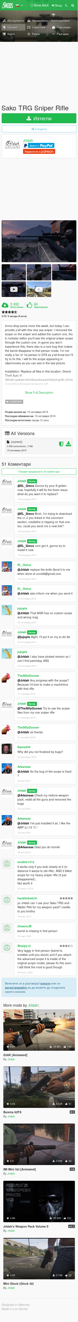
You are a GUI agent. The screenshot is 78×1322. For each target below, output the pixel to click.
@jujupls (23, 637)
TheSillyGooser (28, 675)
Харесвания (41, 307)
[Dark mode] (66, 5)
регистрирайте (16, 987)
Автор (31, 481)
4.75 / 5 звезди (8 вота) (14, 316)
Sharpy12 (24, 946)
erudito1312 (25, 862)
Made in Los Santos (15, 1309)
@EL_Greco (25, 486)
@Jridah (23, 569)
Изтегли (41, 118)
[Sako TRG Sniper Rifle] (39, 241)
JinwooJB (24, 926)
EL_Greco (24, 565)
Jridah (28, 140)
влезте (45, 983)
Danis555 (23, 747)
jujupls (22, 608)
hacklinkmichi (27, 898)
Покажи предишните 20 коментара (39, 471)
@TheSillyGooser (29, 708)
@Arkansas (25, 795)
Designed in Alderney (16, 1305)
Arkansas (24, 767)
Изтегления (16, 307)
